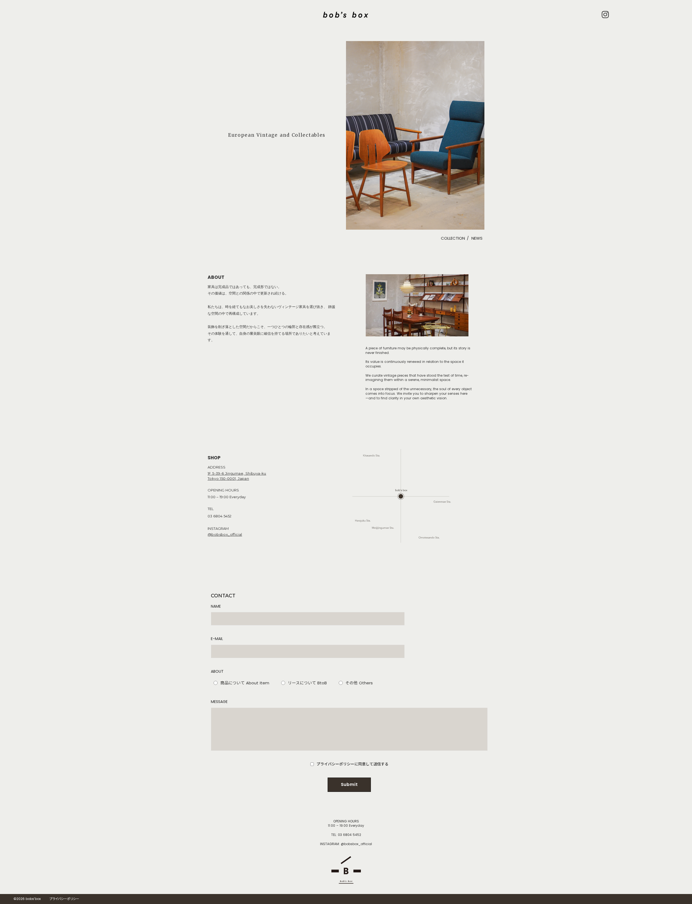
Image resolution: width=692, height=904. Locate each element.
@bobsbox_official (225, 534)
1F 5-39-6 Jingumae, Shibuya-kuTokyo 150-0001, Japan (237, 476)
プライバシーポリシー (64, 899)
